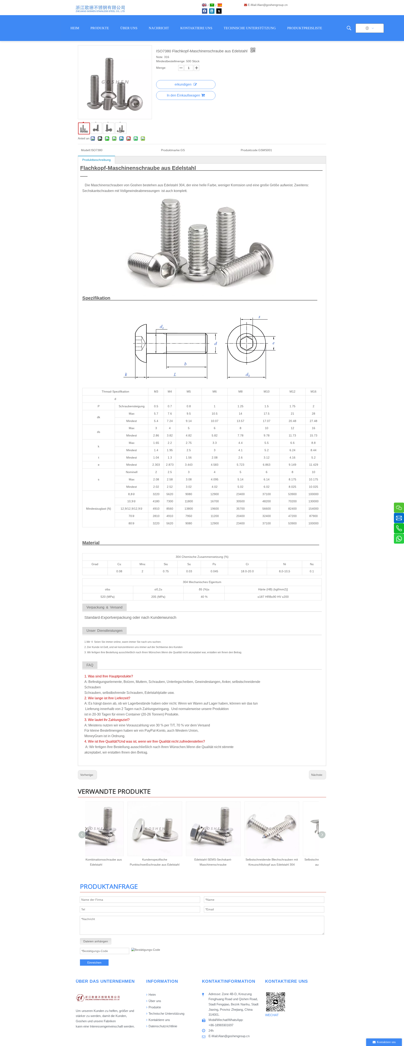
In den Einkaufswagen (183, 95)
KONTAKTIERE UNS (196, 28)
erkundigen (183, 84)
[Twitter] (219, 11)
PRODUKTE (99, 28)
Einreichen (94, 962)
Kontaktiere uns (159, 1020)
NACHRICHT (159, 28)
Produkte (154, 1007)
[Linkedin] (211, 11)
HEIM (74, 28)
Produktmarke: (171, 150)
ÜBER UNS (128, 28)
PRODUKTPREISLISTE (304, 28)
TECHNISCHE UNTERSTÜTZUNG (250, 28)
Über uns (154, 1001)
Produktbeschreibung (96, 159)
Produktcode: (249, 150)
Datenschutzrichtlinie (162, 1026)
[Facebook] (204, 11)
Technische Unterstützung (166, 1013)
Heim (152, 994)
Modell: (86, 150)
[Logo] (100, 9)
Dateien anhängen (95, 941)
